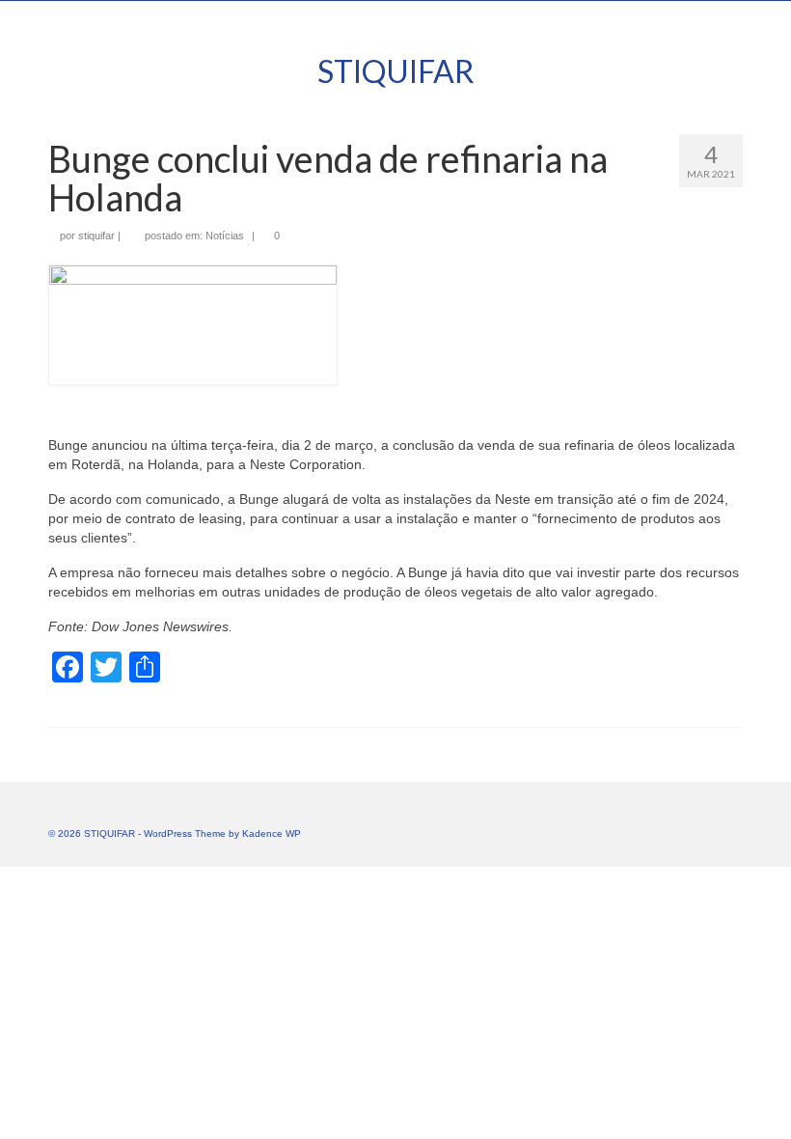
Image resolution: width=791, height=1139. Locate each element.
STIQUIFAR (396, 71)
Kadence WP (271, 833)
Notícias (224, 235)
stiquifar (96, 235)
